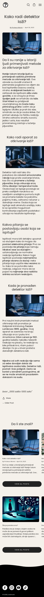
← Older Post (8, 403)
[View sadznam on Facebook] (4, 587)
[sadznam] (5, 5)
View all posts (22, 484)
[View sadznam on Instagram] (11, 587)
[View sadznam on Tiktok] (25, 587)
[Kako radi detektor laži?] (20, 442)
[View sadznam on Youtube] (18, 587)
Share (8, 398)
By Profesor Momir (16, 27)
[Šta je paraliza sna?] (20, 509)
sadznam (11, 595)
